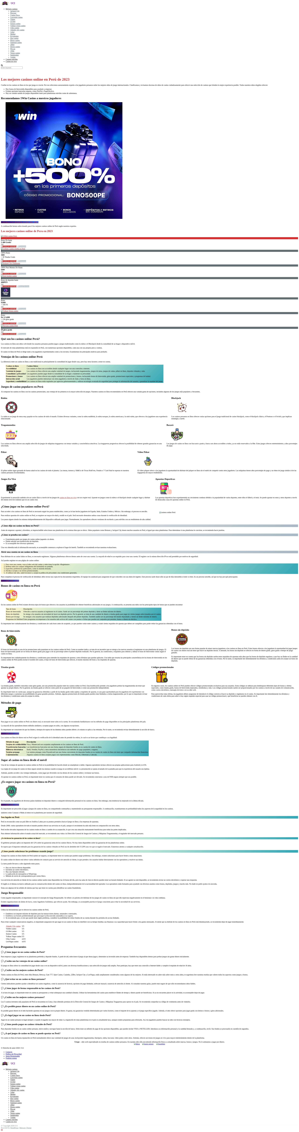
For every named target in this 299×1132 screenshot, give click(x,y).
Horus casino (15, 47)
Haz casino (14, 38)
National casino (16, 43)
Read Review (24, 286)
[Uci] (11, 5)
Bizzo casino (15, 40)
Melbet (12, 34)
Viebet (12, 19)
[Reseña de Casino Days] (5, 296)
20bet (12, 45)
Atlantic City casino (13, 926)
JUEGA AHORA (9, 247)
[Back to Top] (2, 1130)
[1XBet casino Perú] (9, 236)
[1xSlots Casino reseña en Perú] (13, 249)
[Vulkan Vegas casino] (9, 311)
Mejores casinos (11, 9)
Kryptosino (14, 36)
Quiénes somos (11, 1058)
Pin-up (12, 49)
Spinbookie (14, 55)
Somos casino (15, 24)
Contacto (9, 1052)
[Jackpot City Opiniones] (10, 263)
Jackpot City (15, 11)
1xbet (12, 32)
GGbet (12, 22)
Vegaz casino (15, 53)
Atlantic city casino (17, 30)
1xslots (12, 57)
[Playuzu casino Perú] (9, 326)
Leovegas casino (16, 17)
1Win (12, 51)
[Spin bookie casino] (9, 276)
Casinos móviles (12, 59)
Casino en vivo (11, 61)
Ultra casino (14, 28)
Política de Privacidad (14, 1054)
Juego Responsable (13, 1056)
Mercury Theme (25, 1128)
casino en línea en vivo (68, 498)
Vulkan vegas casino (17, 26)
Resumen (22, 247)
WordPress (14, 1128)
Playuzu (13, 13)
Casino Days (15, 15)
